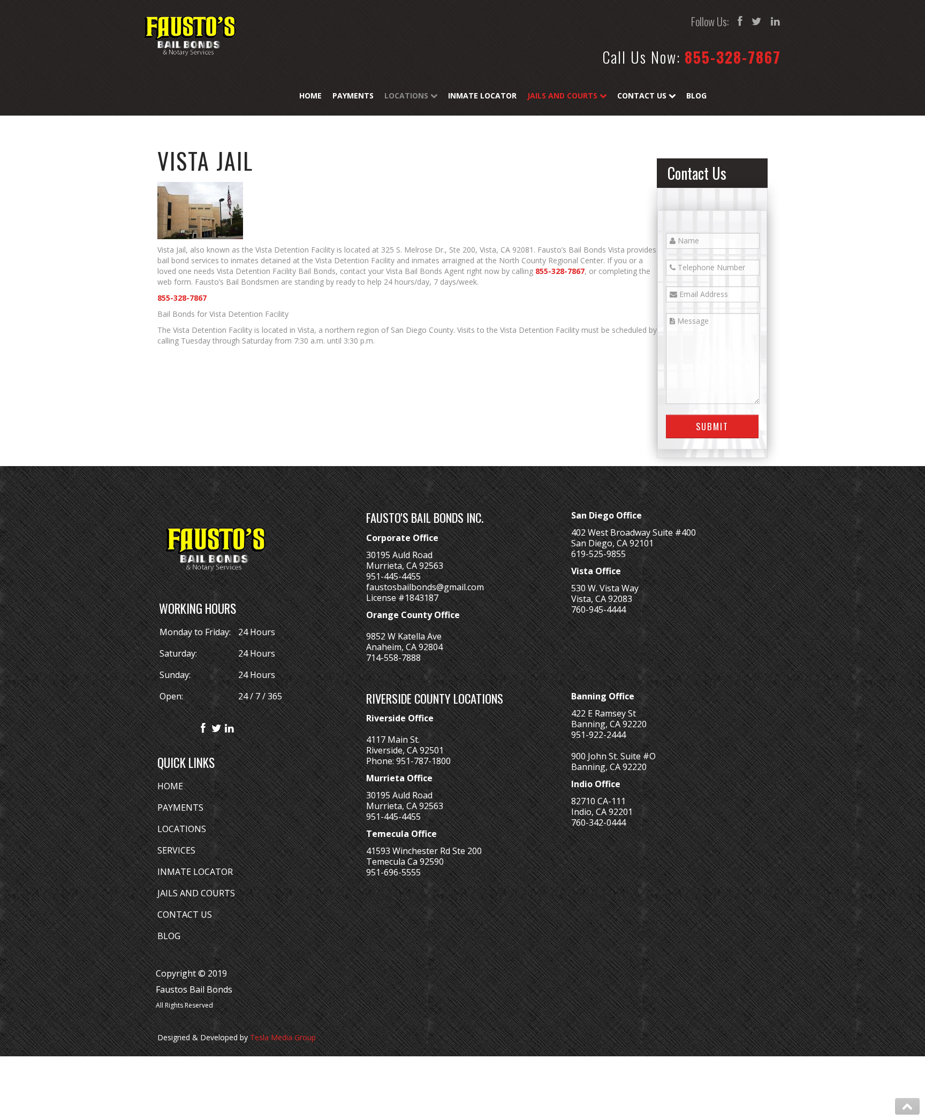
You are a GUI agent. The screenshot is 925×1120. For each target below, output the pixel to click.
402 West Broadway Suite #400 (633, 532)
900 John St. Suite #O (613, 756)
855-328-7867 (733, 57)
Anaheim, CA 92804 (404, 647)
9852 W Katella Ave (404, 636)
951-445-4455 (393, 576)
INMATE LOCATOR (195, 872)
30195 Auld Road (399, 555)
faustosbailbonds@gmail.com (425, 587)
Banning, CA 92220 (609, 724)
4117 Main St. (393, 739)
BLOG (168, 936)
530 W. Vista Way (605, 588)
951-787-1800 (423, 761)
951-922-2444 (598, 735)
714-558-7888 (393, 658)
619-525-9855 (598, 554)
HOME (170, 786)
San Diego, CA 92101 (612, 543)
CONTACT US (184, 914)
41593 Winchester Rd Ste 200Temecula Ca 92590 (424, 856)
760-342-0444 (598, 822)
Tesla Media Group (283, 1037)
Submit (712, 426)
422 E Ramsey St (603, 713)
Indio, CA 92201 (602, 812)
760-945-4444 (598, 609)
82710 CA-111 (598, 801)
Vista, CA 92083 (601, 599)
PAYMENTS (180, 807)
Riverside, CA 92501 (405, 750)
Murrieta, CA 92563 (404, 566)
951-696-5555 (393, 872)
